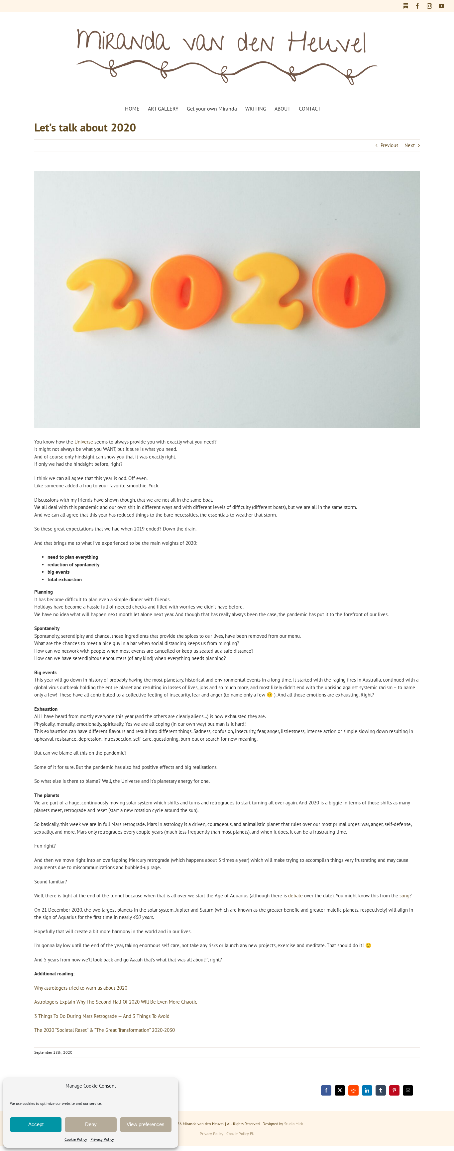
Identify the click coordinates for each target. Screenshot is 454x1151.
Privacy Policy (102, 1139)
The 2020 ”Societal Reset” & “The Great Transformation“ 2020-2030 (104, 1030)
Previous (389, 145)
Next (409, 145)
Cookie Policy (75, 1139)
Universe (83, 442)
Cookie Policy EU (240, 1133)
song (404, 895)
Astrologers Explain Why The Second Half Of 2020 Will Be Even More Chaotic (115, 1002)
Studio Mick (293, 1123)
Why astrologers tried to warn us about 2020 (80, 988)
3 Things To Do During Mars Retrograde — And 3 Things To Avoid (102, 1016)
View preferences (146, 1124)
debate (295, 895)
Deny (91, 1124)
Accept (36, 1124)
